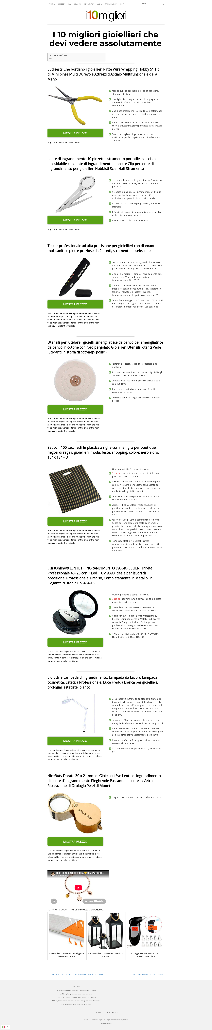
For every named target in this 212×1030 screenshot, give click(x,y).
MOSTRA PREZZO (75, 133)
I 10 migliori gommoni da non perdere (146, 974)
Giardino (77, 4)
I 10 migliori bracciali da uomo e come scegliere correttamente (76, 1001)
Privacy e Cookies (106, 1023)
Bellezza (61, 4)
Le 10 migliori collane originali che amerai (76, 1004)
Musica (99, 4)
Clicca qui (117, 473)
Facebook (112, 1012)
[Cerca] (163, 3)
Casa (69, 4)
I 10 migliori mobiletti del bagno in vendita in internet (76, 990)
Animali (52, 4)
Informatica (89, 4)
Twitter (98, 1012)
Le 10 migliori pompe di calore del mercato (76, 994)
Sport (122, 4)
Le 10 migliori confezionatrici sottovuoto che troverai (76, 997)
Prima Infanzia (111, 4)
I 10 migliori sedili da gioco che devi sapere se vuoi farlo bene (76, 974)
